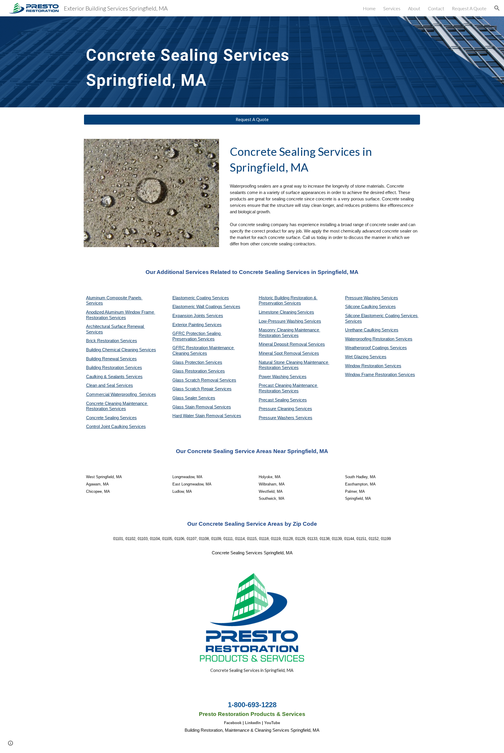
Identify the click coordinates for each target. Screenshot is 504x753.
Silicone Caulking (362, 306)
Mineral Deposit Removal (283, 344)
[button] (497, 8)
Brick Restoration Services (111, 340)
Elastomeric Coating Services (200, 298)
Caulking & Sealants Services (114, 376)
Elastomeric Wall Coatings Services (206, 306)
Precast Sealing (274, 400)
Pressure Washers (277, 417)
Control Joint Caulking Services (116, 426)
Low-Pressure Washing (281, 321)
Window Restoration (364, 366)
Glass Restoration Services (198, 371)
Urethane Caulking (363, 330)
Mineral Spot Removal (280, 353)
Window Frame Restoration (371, 374)
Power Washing (274, 376)
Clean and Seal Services (109, 385)
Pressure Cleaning (277, 408)
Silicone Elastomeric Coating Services (381, 315)
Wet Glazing (357, 356)
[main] (209, 62)
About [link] (414, 8)
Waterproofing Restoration (370, 339)
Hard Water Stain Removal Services (206, 415)
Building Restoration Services (114, 367)
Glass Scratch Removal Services (204, 380)
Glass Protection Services (197, 362)
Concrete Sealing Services (111, 417)
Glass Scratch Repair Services (202, 389)
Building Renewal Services (111, 359)
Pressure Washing (363, 298)
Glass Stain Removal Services (201, 407)
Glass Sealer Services (193, 398)
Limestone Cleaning (277, 312)
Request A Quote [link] (469, 8)
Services (305, 312)
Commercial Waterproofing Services (121, 394)
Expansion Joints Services (197, 315)
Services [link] (391, 8)
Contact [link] (436, 8)
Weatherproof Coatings (367, 347)
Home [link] (369, 8)
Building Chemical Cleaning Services (121, 349)
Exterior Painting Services (197, 324)
